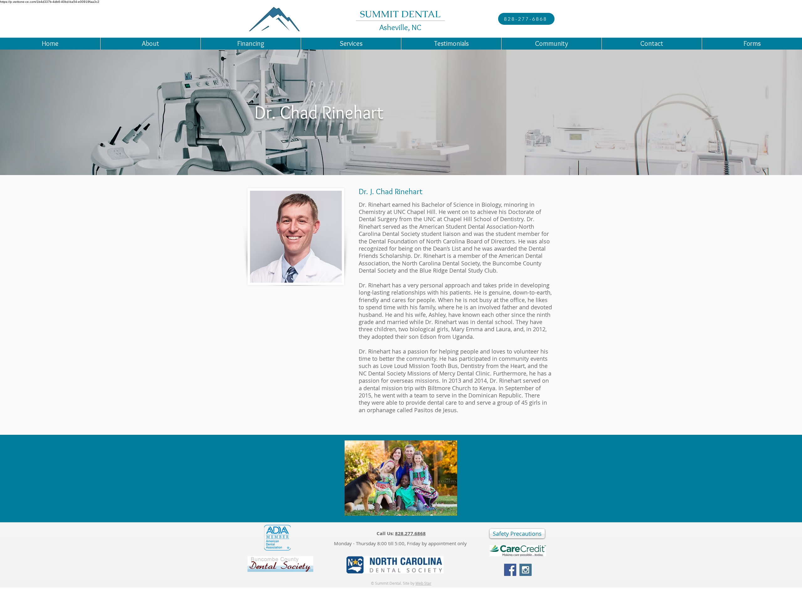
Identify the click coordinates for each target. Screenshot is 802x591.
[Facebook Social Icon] (510, 570)
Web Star (423, 583)
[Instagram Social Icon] (525, 570)
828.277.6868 (410, 533)
